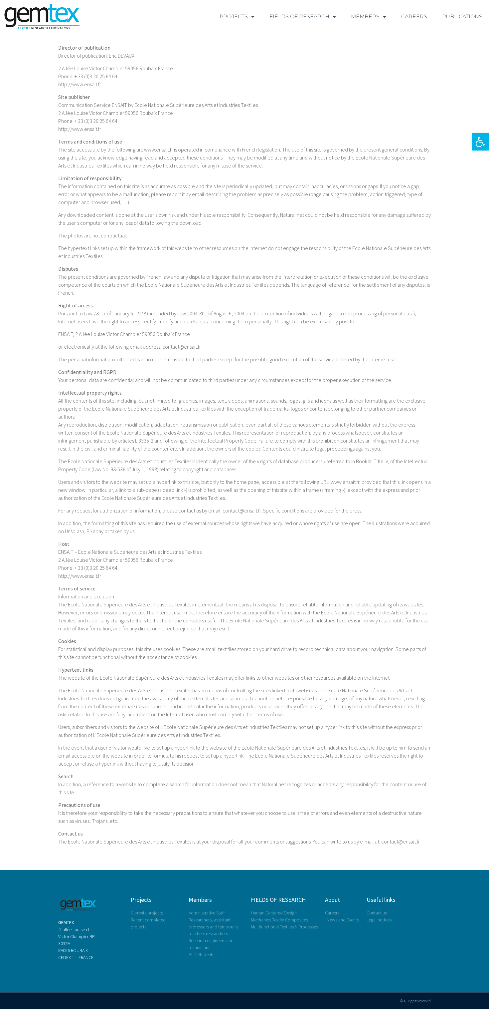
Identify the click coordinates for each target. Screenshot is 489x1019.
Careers (414, 16)
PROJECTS (234, 16)
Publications (462, 16)
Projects (141, 899)
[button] (480, 142)
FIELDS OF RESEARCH (299, 16)
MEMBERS (365, 16)
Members (200, 899)
